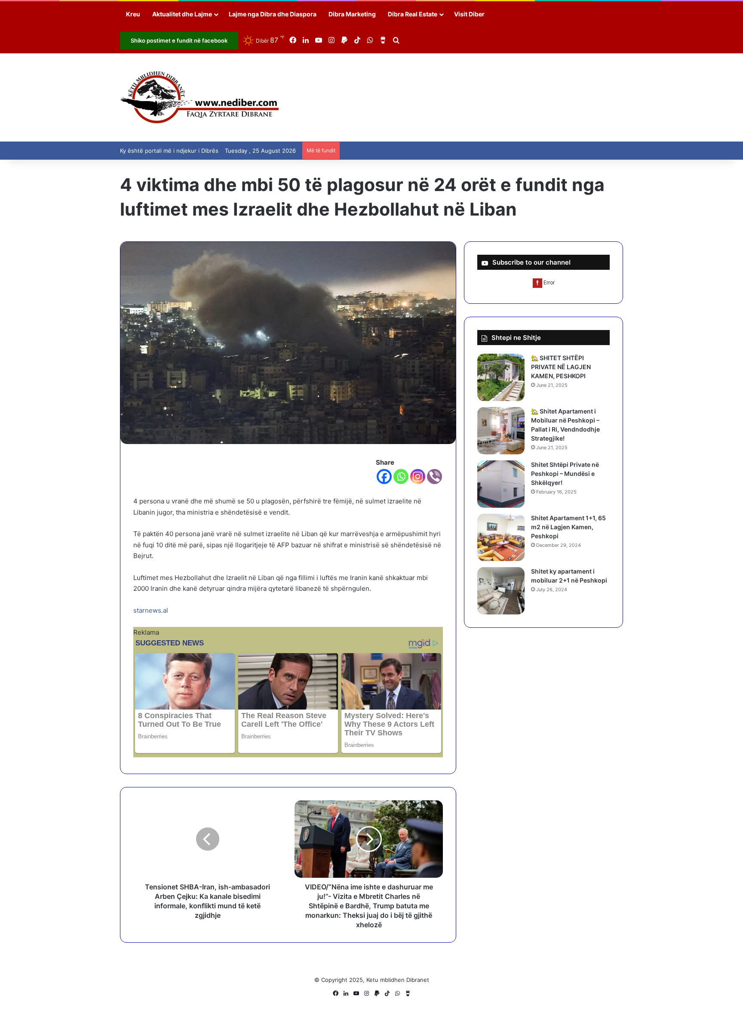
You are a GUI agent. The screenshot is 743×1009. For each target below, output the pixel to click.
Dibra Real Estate (412, 14)
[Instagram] (417, 476)
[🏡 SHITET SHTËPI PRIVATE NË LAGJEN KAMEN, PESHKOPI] (501, 377)
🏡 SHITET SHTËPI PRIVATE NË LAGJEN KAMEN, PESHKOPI (561, 367)
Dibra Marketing (352, 14)
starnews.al (150, 610)
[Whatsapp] (400, 476)
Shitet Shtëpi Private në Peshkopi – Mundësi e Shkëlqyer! (565, 473)
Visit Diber (469, 14)
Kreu (133, 14)
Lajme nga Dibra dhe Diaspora (272, 14)
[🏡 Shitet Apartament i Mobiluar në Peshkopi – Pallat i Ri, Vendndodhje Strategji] (501, 430)
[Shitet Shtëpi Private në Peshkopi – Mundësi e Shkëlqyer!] (501, 484)
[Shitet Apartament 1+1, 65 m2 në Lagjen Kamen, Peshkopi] (501, 537)
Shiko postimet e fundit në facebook (179, 40)
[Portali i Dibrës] (199, 97)
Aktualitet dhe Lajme (182, 14)
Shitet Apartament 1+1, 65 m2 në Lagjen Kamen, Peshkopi (568, 527)
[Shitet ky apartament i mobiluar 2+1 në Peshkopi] (501, 590)
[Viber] (434, 476)
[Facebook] (384, 476)
